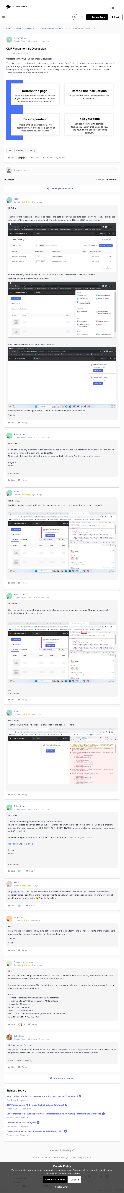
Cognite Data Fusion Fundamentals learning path (79, 63)
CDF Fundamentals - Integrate (21, 1122)
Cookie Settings (60, 1157)
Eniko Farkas (20, 38)
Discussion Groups (25, 28)
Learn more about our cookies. (65, 1173)
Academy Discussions (50, 28)
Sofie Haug (19, 1036)
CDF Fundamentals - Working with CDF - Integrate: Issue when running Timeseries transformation (54, 1113)
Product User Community (19, 1109)
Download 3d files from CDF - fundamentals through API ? (35, 1131)
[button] (3, 17)
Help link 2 (28, 844)
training (31, 150)
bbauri (17, 199)
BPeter (17, 882)
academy (20, 150)
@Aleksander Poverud (21, 1045)
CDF (10, 150)
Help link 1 (13, 844)
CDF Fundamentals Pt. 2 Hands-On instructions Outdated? (35, 1105)
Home (8, 28)
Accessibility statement (82, 1157)
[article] (62, 311)
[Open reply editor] (62, 170)
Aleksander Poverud (23, 962)
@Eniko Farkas (17, 891)
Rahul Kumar (20, 434)
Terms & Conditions (40, 1157)
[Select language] (82, 17)
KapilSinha (19, 917)
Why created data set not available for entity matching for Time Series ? (42, 1096)
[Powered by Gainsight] (62, 1151)
